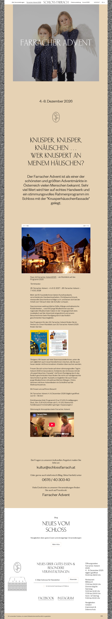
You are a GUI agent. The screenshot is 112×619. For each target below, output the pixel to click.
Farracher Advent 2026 (34, 2)
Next (86, 225)
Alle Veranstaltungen (18, 2)
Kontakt (97, 2)
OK (102, 616)
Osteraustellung (76, 2)
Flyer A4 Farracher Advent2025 (43, 277)
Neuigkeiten (90, 602)
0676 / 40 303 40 (56, 479)
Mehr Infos (56, 544)
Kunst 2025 (86, 2)
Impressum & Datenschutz (90, 608)
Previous (25, 225)
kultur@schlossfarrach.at (56, 467)
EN (103, 2)
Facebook (46, 598)
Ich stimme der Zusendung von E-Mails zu (57, 586)
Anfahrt (88, 604)
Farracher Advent (56, 494)
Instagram (66, 598)
